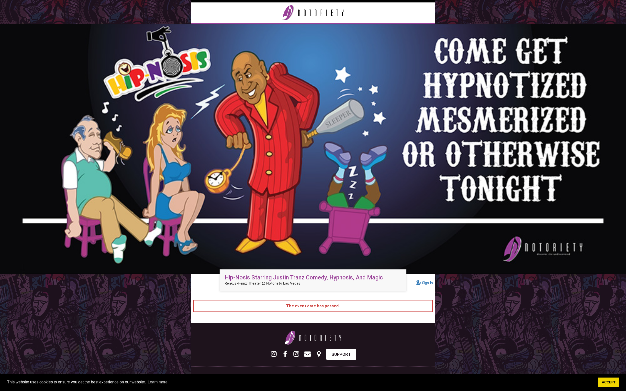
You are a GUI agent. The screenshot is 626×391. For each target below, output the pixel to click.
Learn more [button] (158, 382)
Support (341, 354)
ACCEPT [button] (609, 382)
